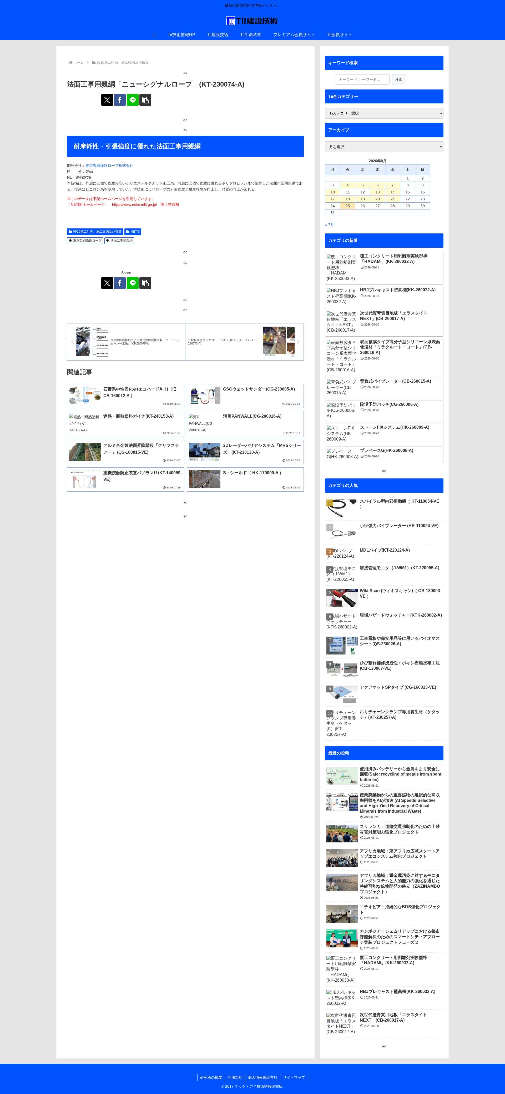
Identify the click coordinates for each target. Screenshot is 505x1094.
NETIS (135, 231)
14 (393, 192)
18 (348, 199)
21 (393, 199)
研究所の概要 (211, 1077)
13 (378, 192)
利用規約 (235, 1077)
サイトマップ (294, 1077)
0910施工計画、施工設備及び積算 (97, 231)
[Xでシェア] (107, 100)
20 (378, 199)
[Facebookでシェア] (120, 100)
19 (363, 199)
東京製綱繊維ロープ (87, 240)
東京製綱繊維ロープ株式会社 (109, 165)
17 (333, 199)
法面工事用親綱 (121, 240)
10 (333, 192)
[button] (145, 100)
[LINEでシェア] (133, 100)
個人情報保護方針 (262, 1077)
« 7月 (329, 225)
